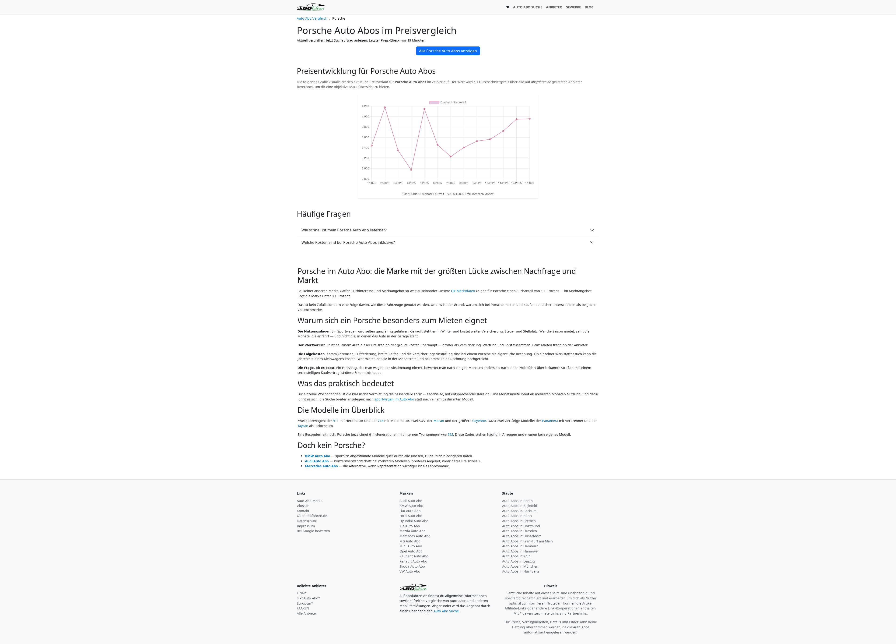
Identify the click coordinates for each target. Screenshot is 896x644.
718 (380, 420)
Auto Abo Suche (446, 611)
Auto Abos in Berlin (517, 501)
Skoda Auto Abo (412, 566)
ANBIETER (554, 7)
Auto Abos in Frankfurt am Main (527, 541)
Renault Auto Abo (413, 561)
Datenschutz (307, 521)
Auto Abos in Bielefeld (519, 505)
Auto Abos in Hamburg (520, 546)
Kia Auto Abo (409, 526)
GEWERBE (573, 7)
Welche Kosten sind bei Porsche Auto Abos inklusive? (348, 242)
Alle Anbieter (307, 613)
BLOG (589, 7)
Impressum (306, 526)
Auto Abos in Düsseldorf (521, 536)
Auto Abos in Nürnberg (520, 571)
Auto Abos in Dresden (519, 531)
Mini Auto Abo (410, 546)
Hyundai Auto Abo (413, 521)
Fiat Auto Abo (410, 511)
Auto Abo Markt (309, 501)
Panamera (550, 420)
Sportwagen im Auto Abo (394, 399)
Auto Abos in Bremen (519, 521)
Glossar (303, 505)
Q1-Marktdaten (463, 291)
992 (450, 434)
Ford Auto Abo (410, 515)
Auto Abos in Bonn (517, 515)
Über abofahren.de (312, 515)
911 (336, 420)
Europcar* (305, 603)
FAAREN (303, 608)
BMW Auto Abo (317, 456)
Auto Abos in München (520, 566)
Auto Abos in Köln (516, 556)
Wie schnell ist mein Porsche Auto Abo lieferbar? (344, 230)
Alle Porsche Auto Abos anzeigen (448, 50)
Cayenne (479, 420)
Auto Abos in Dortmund (521, 526)
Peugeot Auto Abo (413, 556)
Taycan (303, 426)
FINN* (302, 593)
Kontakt (303, 511)
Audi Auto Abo (317, 461)
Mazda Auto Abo (412, 531)
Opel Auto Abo (411, 551)
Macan (439, 420)
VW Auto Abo (409, 571)
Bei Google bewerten (313, 531)
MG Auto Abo (409, 541)
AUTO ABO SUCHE (527, 7)
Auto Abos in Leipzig (518, 561)
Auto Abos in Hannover (520, 551)
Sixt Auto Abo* (308, 598)
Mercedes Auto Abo (321, 466)
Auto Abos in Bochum (519, 511)
